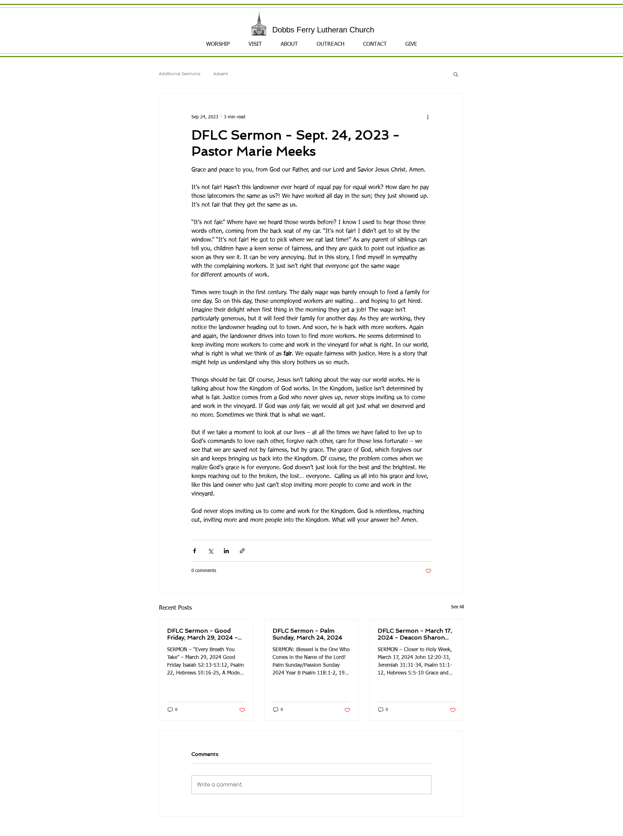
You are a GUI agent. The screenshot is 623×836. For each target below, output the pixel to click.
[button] (456, 74)
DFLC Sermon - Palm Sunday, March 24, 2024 (307, 634)
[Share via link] (242, 551)
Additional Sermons (180, 74)
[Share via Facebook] (194, 551)
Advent (221, 74)
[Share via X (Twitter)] (210, 551)
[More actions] (428, 117)
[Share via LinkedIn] (226, 551)
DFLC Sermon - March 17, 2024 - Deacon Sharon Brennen (415, 634)
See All (457, 607)
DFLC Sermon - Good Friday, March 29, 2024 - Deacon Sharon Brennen (203, 634)
